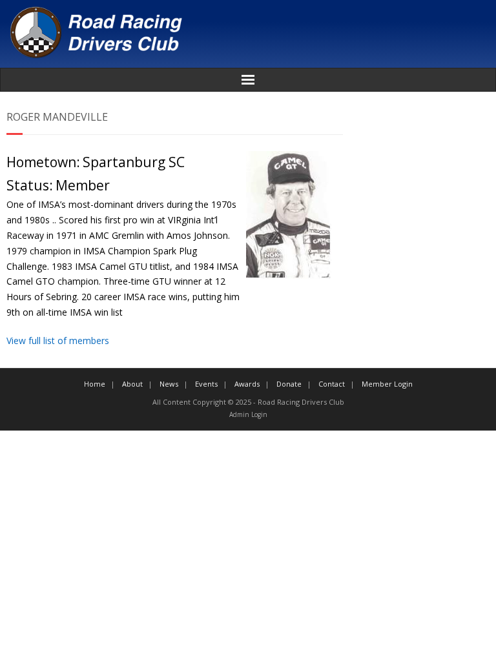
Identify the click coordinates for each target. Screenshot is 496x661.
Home (94, 384)
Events (206, 384)
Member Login (387, 384)
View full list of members (57, 340)
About (132, 384)
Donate (289, 384)
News (169, 384)
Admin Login (248, 414)
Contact (331, 384)
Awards (247, 384)
